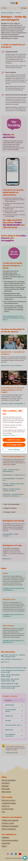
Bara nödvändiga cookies (14, 445)
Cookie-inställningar (14, 450)
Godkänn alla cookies (14, 440)
